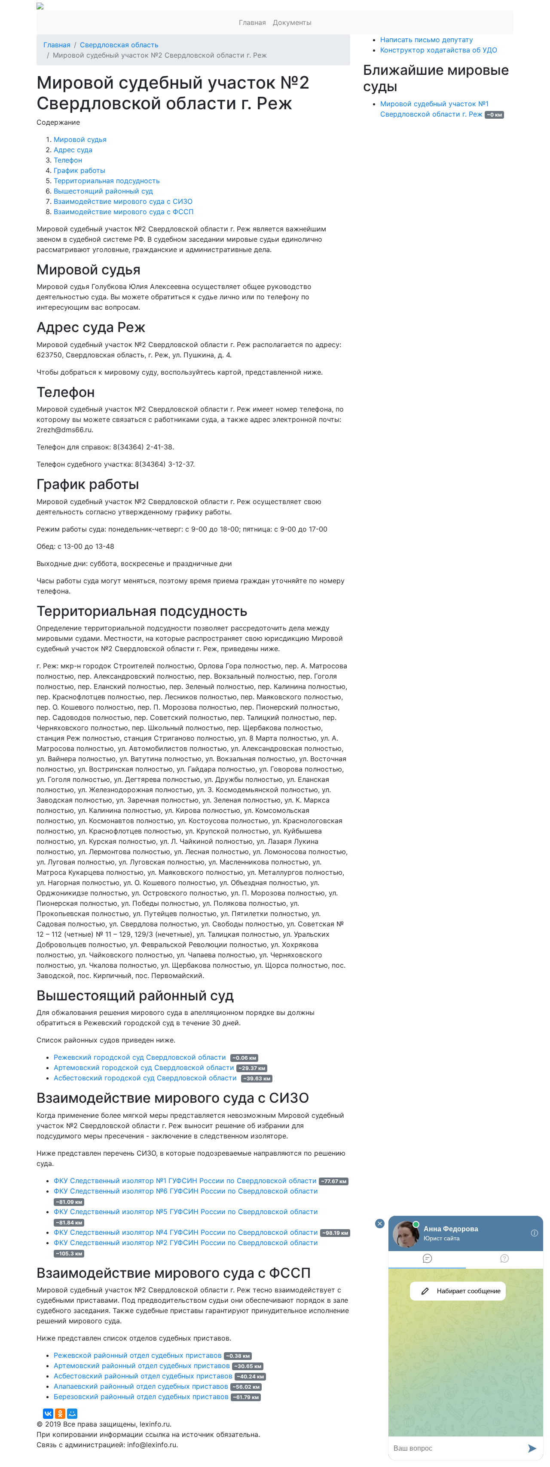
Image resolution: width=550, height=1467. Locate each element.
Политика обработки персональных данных (111, 1455)
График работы (79, 170)
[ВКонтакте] (48, 1414)
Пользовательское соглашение (244, 1455)
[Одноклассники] (60, 1414)
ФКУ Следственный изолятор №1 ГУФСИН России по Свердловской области (185, 1180)
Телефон (68, 160)
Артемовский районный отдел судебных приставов (142, 1365)
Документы (292, 22)
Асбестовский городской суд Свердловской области (146, 1077)
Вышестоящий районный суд (103, 191)
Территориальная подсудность (107, 180)
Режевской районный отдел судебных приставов (138, 1355)
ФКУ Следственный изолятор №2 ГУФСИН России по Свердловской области (186, 1242)
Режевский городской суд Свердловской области (141, 1057)
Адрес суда (73, 149)
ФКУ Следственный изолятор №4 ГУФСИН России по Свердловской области (186, 1232)
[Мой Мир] (72, 1414)
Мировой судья (80, 139)
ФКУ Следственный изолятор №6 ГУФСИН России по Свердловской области (186, 1191)
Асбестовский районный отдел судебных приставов (143, 1376)
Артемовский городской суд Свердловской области (144, 1067)
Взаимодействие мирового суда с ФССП (124, 211)
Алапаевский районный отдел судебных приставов (141, 1386)
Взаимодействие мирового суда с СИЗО (123, 201)
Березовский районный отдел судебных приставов (141, 1396)
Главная (252, 22)
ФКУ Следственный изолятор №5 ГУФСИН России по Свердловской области (186, 1211)
